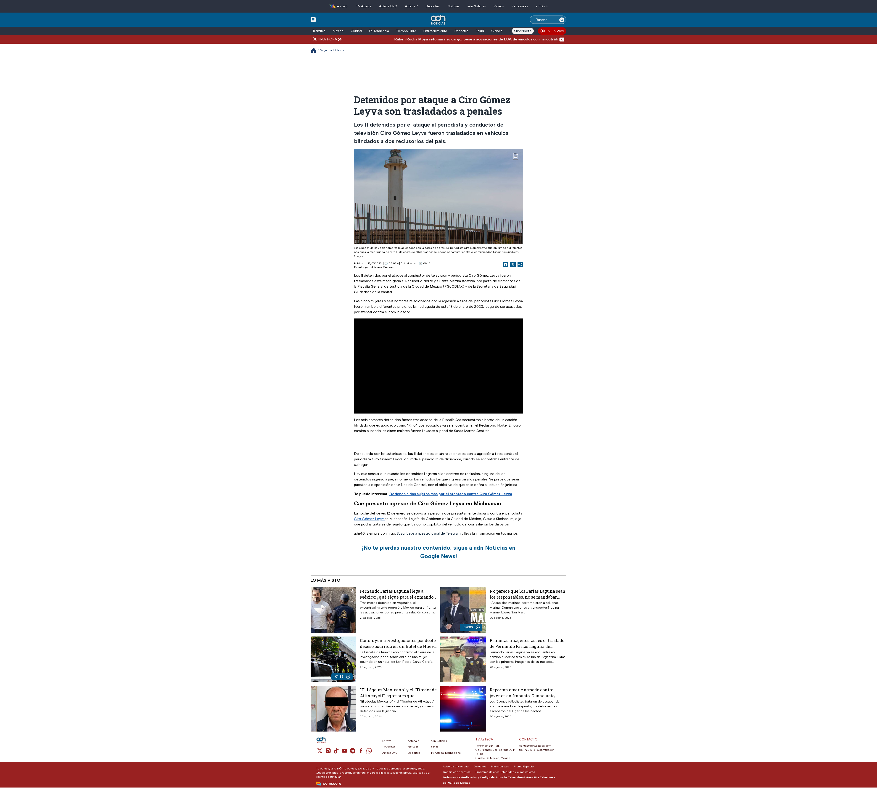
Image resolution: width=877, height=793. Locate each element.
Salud (480, 31)
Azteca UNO (388, 6)
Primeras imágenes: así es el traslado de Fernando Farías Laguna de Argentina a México (527, 643)
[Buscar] (561, 19)
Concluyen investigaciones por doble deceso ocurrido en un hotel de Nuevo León (398, 643)
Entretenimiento (435, 31)
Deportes (433, 6)
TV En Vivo (555, 31)
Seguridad (327, 50)
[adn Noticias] (438, 20)
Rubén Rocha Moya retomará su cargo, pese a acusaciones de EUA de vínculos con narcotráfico (443, 39)
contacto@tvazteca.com (535, 745)
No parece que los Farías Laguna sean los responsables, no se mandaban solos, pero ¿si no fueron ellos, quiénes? (527, 593)
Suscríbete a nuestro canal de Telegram (429, 533)
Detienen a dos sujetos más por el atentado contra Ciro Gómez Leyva (450, 494)
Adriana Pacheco (382, 267)
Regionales (520, 6)
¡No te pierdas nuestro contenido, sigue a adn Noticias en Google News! (438, 552)
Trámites (318, 31)
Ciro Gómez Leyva (369, 519)
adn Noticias (476, 6)
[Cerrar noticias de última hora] (562, 39)
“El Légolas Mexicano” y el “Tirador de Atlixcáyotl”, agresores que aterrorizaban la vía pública (398, 692)
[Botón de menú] (313, 19)
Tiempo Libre (406, 31)
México (338, 31)
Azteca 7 (411, 6)
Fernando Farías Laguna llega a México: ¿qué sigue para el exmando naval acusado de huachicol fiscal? (396, 593)
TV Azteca (363, 6)
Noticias (454, 6)
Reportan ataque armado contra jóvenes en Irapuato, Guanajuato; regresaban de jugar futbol (522, 692)
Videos (499, 6)
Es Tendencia (379, 31)
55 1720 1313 (527, 749)
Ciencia (496, 31)
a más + (542, 6)
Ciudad (356, 31)
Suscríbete (523, 31)
